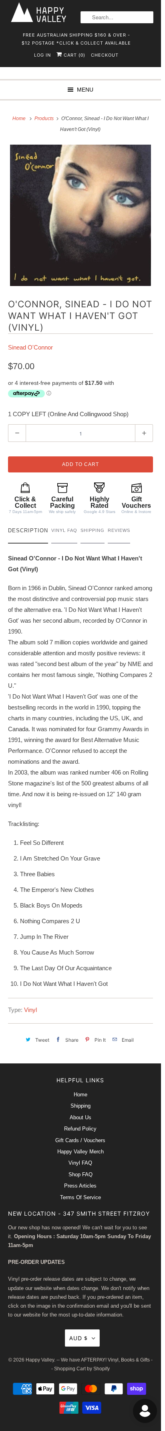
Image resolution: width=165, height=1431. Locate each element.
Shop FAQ (80, 1174)
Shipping (80, 1106)
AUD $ (78, 1338)
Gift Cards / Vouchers (80, 1140)
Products (44, 118)
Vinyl (30, 1009)
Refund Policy (80, 1129)
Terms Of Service (80, 1197)
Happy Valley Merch (80, 1152)
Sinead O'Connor (30, 347)
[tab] (28, 532)
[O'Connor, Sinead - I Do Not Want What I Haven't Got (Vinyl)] (80, 215)
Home (80, 1095)
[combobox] (116, 17)
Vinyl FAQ (80, 1163)
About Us (80, 1117)
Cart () (73, 55)
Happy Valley (40, 1360)
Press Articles (80, 1186)
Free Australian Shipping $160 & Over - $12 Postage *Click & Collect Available (76, 37)
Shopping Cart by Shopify (82, 1369)
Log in (42, 55)
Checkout (105, 55)
